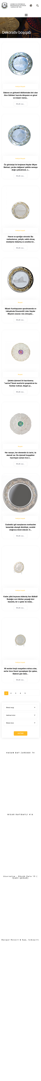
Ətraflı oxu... (20, 104)
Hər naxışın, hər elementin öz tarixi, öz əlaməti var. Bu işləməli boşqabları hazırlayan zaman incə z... (20, 455)
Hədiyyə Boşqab (20, 86)
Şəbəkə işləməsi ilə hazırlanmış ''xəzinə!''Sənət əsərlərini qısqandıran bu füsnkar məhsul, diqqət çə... (20, 383)
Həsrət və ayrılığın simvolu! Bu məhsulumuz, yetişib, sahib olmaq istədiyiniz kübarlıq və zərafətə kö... (20, 239)
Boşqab (20, 302)
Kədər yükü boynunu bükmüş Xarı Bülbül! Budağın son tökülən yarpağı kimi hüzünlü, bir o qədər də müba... (20, 599)
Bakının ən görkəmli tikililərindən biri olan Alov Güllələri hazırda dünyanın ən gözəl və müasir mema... (20, 95)
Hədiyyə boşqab (20, 230)
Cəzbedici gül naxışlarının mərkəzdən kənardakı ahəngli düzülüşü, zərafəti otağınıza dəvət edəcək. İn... (20, 527)
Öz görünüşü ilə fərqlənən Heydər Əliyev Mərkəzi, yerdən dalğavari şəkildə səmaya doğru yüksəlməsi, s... (21, 167)
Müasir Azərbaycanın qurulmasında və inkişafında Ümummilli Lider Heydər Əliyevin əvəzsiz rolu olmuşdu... (20, 311)
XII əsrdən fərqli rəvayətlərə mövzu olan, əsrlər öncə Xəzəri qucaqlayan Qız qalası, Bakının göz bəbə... (20, 671)
